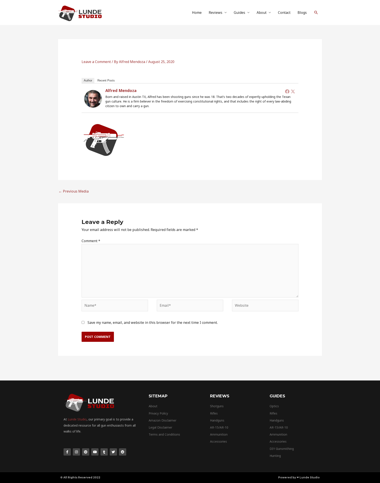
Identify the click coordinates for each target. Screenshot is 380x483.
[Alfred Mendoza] (93, 98)
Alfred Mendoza (121, 90)
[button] (316, 12)
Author (88, 80)
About (262, 12)
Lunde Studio (77, 419)
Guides (239, 12)
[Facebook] (287, 91)
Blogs (302, 12)
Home (197, 12)
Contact (284, 12)
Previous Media (73, 191)
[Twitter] (293, 91)
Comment (91, 240)
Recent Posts (106, 80)
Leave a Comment (96, 61)
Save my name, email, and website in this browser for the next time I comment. (153, 322)
